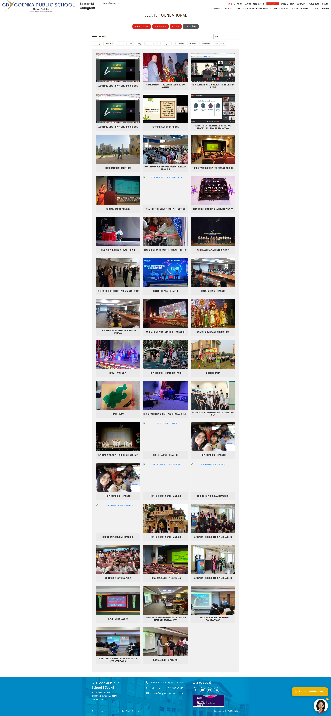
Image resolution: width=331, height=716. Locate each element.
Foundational (142, 26)
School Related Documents (130, 711)
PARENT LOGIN (314, 4)
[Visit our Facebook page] (195, 689)
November (205, 43)
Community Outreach (299, 8)
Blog (292, 4)
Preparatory (160, 26)
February (109, 43)
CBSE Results (258, 4)
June (148, 43)
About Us (238, 4)
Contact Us (301, 4)
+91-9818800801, (159, 682)
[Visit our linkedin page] (216, 689)
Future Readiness (263, 8)
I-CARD (325, 4)
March (120, 43)
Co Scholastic (228, 8)
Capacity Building (280, 8)
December (219, 43)
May (139, 43)
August (167, 43)
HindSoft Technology (232, 711)
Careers (284, 4)
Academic (216, 8)
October (192, 43)
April (130, 43)
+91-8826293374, (159, 687)
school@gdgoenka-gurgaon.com (167, 693)
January (97, 43)
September (179, 43)
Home (229, 4)
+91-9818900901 (176, 682)
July (157, 43)
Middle (175, 26)
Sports (239, 8)
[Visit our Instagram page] (209, 689)
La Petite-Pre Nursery (319, 8)
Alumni (248, 4)
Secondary (190, 26)
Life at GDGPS (249, 8)
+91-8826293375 (176, 687)
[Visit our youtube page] (202, 689)
